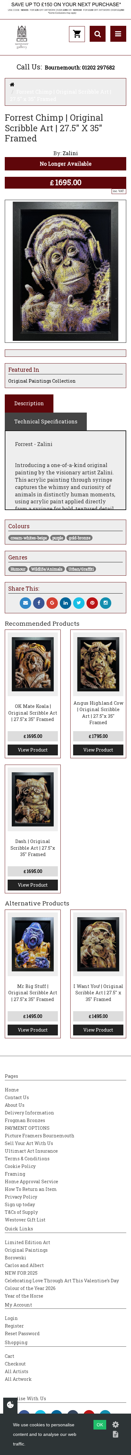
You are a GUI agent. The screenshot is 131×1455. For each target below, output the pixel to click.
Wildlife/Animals (47, 569)
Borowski (15, 1258)
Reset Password (22, 1333)
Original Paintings (26, 1250)
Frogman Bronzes (25, 1120)
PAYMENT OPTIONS (27, 1128)
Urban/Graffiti (81, 569)
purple (57, 537)
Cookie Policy (20, 1166)
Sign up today (20, 1204)
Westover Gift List (25, 1220)
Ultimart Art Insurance (31, 1151)
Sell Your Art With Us (29, 1143)
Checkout (15, 1364)
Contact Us (17, 1097)
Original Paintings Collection (42, 381)
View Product (33, 750)
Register (14, 1326)
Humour (17, 569)
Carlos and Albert (24, 1265)
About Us (14, 1105)
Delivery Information (29, 1113)
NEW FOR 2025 (21, 1273)
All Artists (16, 1371)
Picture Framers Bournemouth (39, 1136)
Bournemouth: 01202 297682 (80, 67)
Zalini (70, 153)
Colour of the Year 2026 (30, 1288)
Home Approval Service (31, 1181)
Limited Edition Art (27, 1242)
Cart (9, 1356)
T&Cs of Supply (21, 1212)
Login (11, 1318)
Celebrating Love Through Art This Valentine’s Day (62, 1281)
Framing (15, 1174)
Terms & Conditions (27, 1159)
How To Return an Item (31, 1189)
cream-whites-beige (28, 537)
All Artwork (18, 1379)
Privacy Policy (21, 1197)
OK (100, 1424)
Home (12, 1090)
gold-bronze (79, 537)
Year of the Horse (24, 1296)
